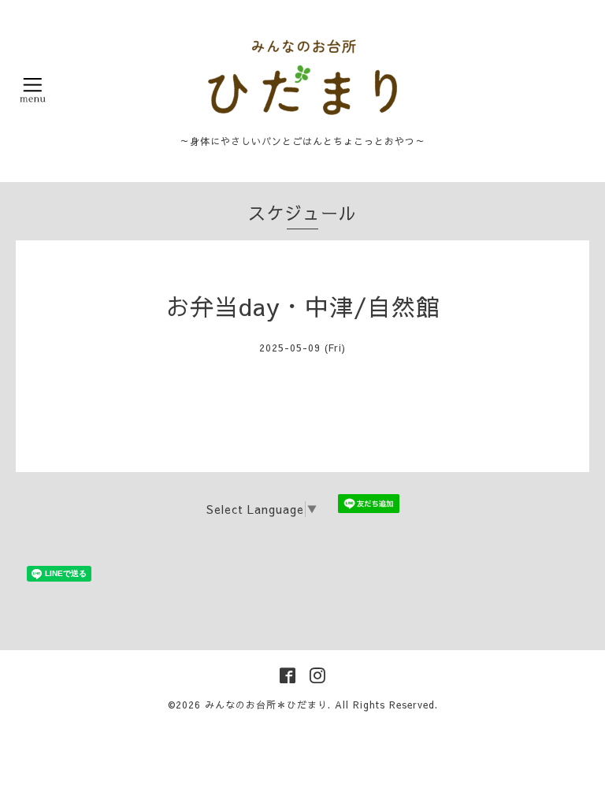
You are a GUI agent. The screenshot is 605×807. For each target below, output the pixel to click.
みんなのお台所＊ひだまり (266, 704)
